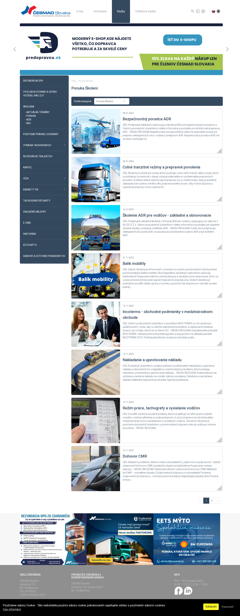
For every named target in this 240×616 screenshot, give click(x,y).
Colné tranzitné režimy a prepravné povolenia (161, 167)
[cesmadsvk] (179, 590)
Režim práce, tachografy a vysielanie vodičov (161, 408)
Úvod (74, 81)
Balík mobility (134, 263)
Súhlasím (211, 606)
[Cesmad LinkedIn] (188, 590)
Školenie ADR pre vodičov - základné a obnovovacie (167, 215)
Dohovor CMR (135, 456)
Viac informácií (12, 609)
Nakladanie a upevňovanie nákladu (152, 360)
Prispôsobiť (227, 606)
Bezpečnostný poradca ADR (147, 119)
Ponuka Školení (85, 81)
